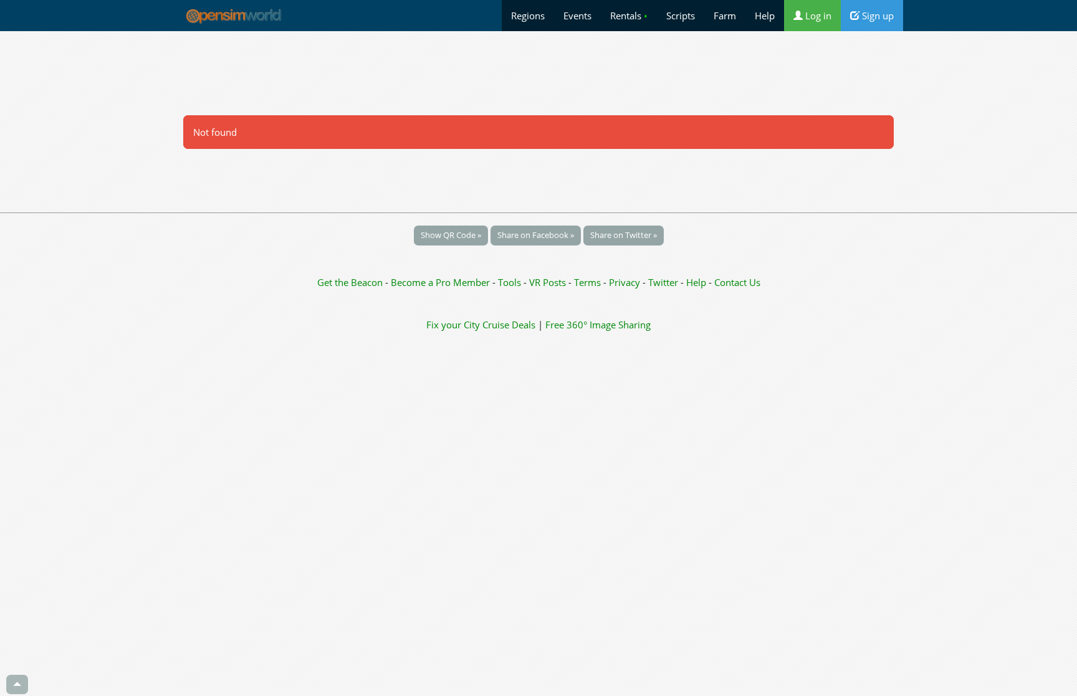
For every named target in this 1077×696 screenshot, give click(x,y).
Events (577, 15)
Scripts (680, 15)
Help (765, 15)
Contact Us (737, 282)
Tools (511, 282)
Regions (528, 15)
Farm (725, 15)
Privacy (624, 282)
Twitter (663, 282)
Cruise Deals (508, 324)
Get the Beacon (350, 282)
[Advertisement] (538, 73)
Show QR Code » (451, 235)
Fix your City (453, 324)
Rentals (629, 15)
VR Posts (548, 282)
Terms (588, 282)
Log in (817, 15)
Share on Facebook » (535, 235)
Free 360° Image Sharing (598, 324)
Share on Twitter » (623, 235)
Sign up (876, 15)
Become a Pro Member (441, 282)
